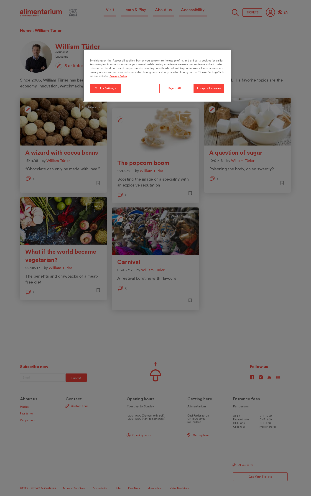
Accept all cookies (209, 88)
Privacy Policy (118, 76)
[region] (157, 76)
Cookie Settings (105, 88)
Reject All (174, 88)
